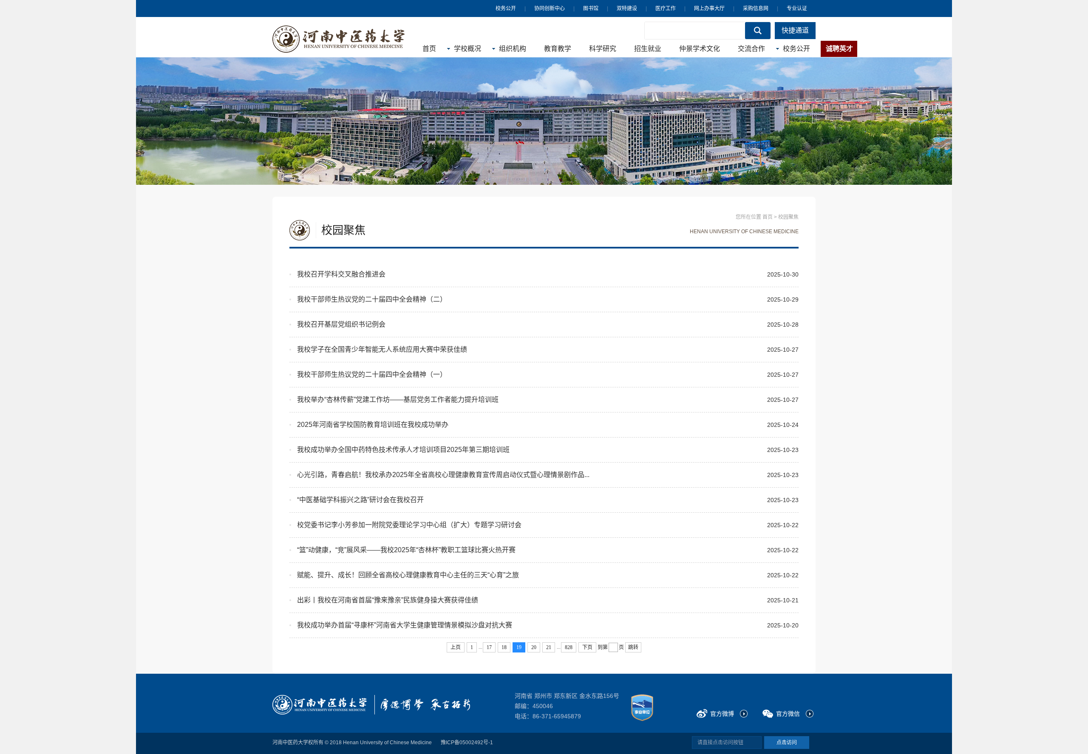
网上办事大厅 (709, 8)
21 (548, 647)
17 (489, 647)
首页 (429, 48)
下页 (587, 647)
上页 (455, 647)
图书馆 (590, 8)
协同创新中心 (549, 8)
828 (568, 647)
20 (533, 647)
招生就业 (647, 48)
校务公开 (506, 8)
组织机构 (512, 48)
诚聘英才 (839, 48)
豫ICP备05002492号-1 (467, 743)
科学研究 (602, 48)
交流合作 (751, 48)
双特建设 (627, 8)
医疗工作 (665, 8)
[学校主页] (338, 39)
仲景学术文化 (699, 48)
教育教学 (557, 48)
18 (504, 647)
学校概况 (467, 48)
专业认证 (797, 8)
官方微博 (722, 713)
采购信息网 (755, 8)
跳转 (633, 647)
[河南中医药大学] (319, 704)
